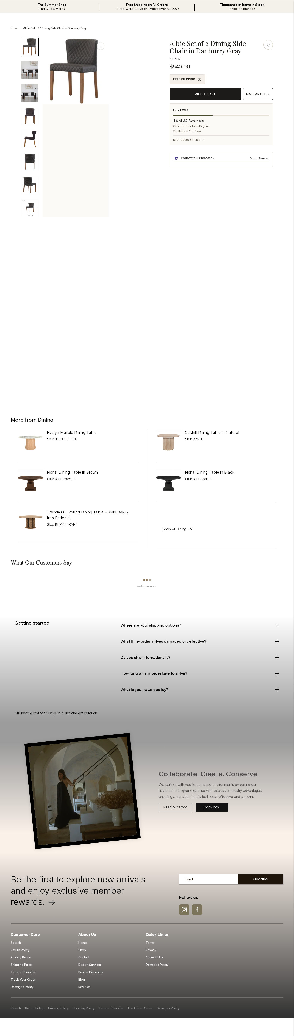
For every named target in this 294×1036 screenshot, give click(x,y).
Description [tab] (29, 244)
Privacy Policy (21, 957)
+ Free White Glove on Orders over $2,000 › (147, 9)
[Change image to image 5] (29, 139)
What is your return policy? (144, 689)
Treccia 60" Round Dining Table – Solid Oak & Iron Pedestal (87, 515)
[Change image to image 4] (29, 116)
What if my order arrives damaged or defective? (163, 641)
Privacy (151, 950)
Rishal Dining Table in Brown (72, 472)
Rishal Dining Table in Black (209, 472)
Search (16, 942)
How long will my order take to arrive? (154, 673)
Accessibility (154, 957)
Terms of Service (23, 972)
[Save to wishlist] (268, 45)
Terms (150, 942)
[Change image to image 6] (29, 162)
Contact (83, 957)
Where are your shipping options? (151, 625)
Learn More (259, 158)
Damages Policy (22, 987)
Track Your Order (23, 979)
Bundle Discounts (90, 972)
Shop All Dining (174, 529)
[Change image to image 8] (29, 208)
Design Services (90, 964)
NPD (177, 58)
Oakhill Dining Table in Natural (212, 432)
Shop (82, 950)
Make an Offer (257, 94)
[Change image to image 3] (29, 93)
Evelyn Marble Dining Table (72, 432)
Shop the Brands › (242, 9)
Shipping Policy (22, 964)
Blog (81, 979)
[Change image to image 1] (29, 47)
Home (15, 28)
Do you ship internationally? (145, 657)
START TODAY (256, 386)
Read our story (175, 807)
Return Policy (20, 950)
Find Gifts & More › (52, 9)
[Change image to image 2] (29, 70)
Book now (212, 807)
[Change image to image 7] (29, 185)
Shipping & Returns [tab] (66, 244)
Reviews (84, 987)
